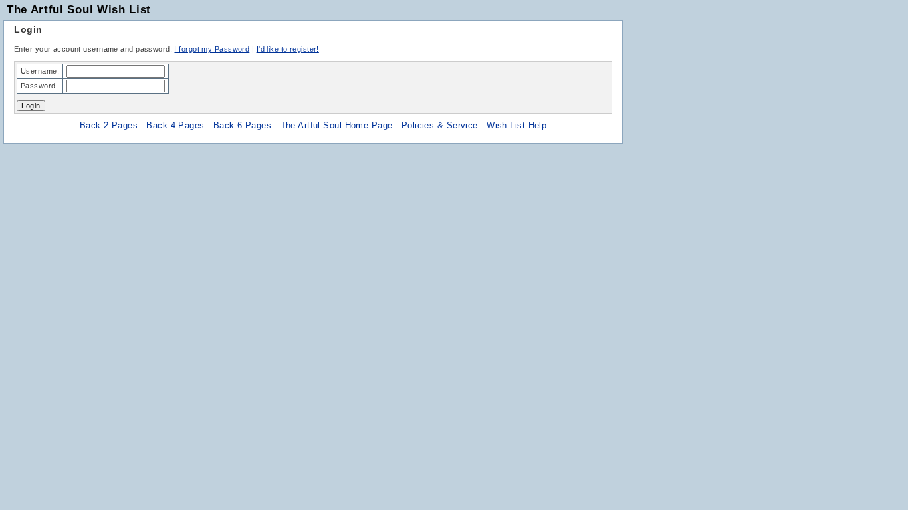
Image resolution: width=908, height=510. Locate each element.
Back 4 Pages (175, 125)
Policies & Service (439, 125)
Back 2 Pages (109, 125)
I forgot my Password (211, 49)
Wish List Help (516, 125)
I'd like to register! (288, 49)
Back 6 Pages (242, 125)
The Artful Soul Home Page (337, 125)
